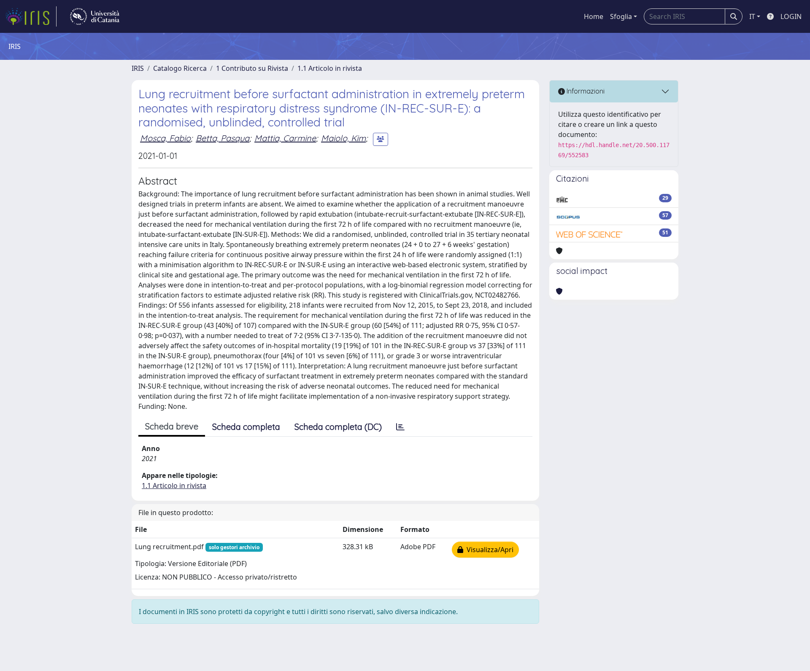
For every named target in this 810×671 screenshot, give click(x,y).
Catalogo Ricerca (180, 68)
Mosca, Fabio (165, 138)
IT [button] (752, 16)
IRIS (138, 68)
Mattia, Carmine (285, 138)
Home (593, 16)
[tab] (400, 427)
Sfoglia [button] (621, 16)
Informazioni (585, 91)
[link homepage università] (94, 16)
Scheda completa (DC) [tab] (338, 426)
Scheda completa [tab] (246, 426)
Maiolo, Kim (343, 138)
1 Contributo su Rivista (252, 68)
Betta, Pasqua (222, 138)
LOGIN (791, 16)
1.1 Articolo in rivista (329, 68)
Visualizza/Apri (488, 549)
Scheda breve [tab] (171, 426)
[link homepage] (31, 16)
